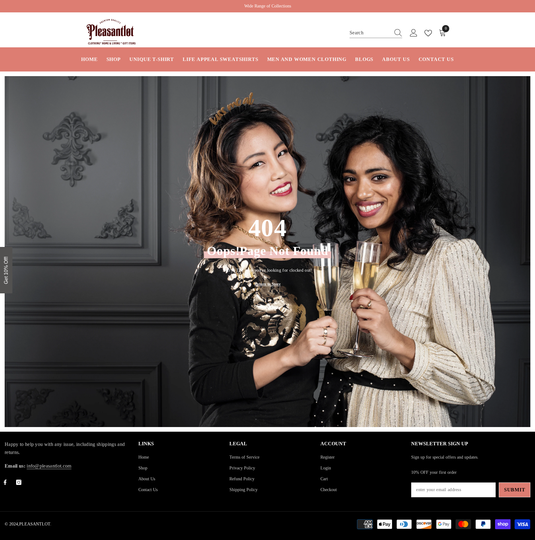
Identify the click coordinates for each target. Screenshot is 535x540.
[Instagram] (18, 482)
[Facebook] (5, 482)
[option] (267, 6)
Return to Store (267, 284)
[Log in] (413, 33)
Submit (514, 489)
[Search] (376, 33)
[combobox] (370, 33)
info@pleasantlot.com (49, 466)
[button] (6, 270)
